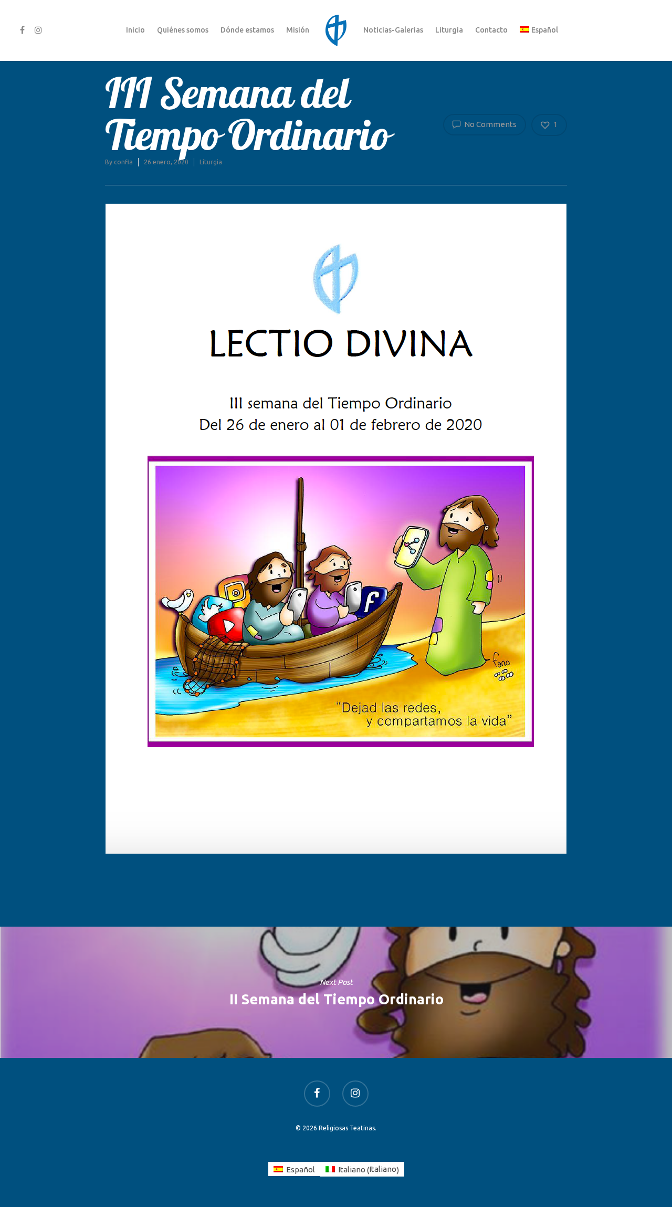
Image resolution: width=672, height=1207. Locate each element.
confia (123, 162)
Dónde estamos (247, 30)
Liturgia (449, 30)
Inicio (135, 30)
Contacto (491, 30)
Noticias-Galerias (393, 30)
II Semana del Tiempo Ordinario (336, 992)
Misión (297, 30)
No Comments (490, 124)
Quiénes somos (182, 30)
